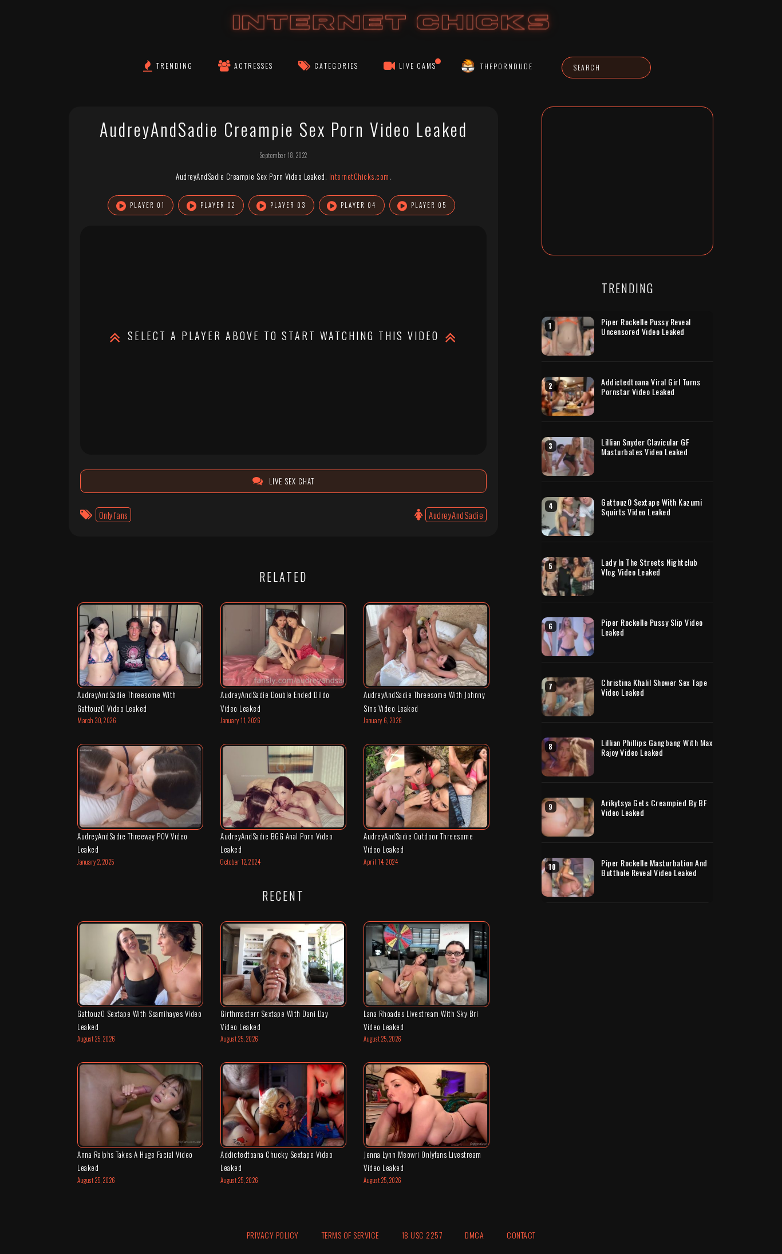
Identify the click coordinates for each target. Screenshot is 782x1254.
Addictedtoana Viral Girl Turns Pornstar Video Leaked (650, 387)
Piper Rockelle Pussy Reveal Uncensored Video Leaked (646, 327)
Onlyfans (113, 514)
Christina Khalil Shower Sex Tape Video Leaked (654, 687)
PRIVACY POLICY (273, 1235)
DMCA (474, 1235)
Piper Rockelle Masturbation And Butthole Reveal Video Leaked (654, 868)
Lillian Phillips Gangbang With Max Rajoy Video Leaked (656, 748)
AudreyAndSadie (456, 514)
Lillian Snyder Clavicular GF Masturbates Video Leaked (645, 447)
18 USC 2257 (422, 1235)
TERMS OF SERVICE (350, 1235)
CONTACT (521, 1235)
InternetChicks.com (359, 176)
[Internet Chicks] (391, 33)
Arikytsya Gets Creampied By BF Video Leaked (654, 808)
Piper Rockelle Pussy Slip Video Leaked (652, 627)
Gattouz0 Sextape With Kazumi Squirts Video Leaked (651, 507)
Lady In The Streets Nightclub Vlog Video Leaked (649, 567)
